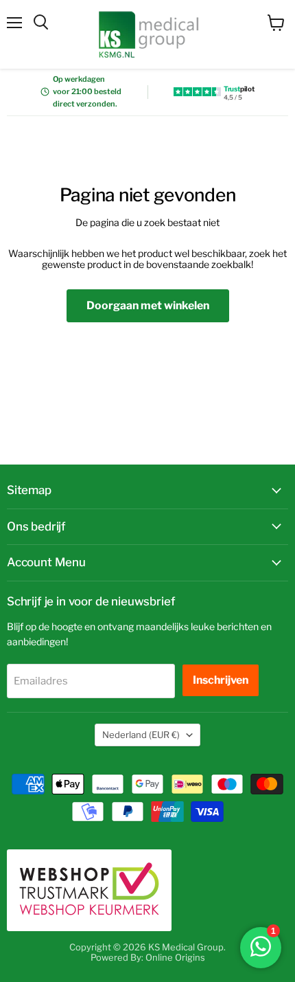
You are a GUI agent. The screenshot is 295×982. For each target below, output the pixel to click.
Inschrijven (220, 680)
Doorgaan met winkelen (147, 305)
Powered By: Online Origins (148, 957)
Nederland (141, 734)
